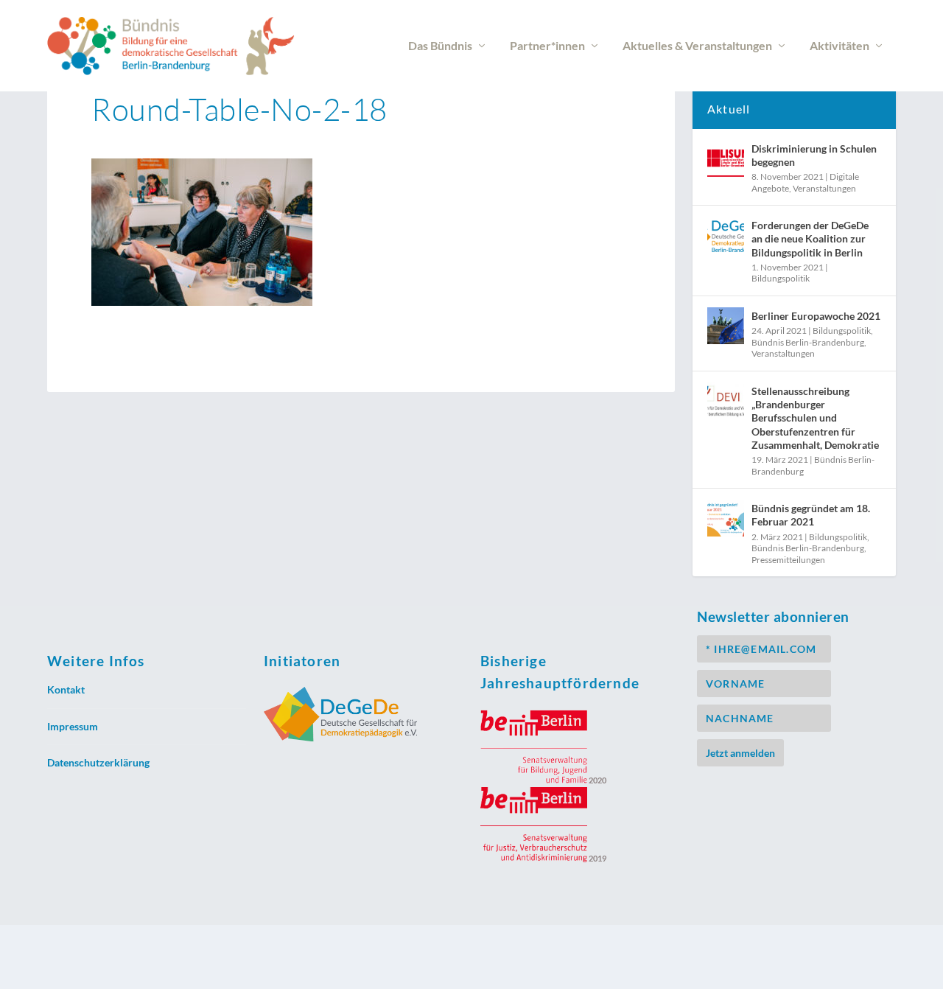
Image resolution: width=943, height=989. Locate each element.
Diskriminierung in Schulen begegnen (814, 155)
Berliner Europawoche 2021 (815, 316)
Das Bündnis (440, 46)
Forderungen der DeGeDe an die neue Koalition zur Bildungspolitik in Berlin (810, 238)
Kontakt (66, 689)
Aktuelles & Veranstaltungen (697, 46)
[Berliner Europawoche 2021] (725, 325)
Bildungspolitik (780, 278)
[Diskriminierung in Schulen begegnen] (725, 158)
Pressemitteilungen (788, 559)
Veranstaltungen (824, 188)
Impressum (72, 726)
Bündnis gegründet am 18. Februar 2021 (810, 515)
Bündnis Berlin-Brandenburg (807, 342)
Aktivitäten (839, 46)
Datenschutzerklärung (98, 762)
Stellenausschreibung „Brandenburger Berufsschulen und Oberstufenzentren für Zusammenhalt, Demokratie (815, 418)
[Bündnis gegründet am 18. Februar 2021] (725, 518)
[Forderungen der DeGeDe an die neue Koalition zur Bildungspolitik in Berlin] (725, 235)
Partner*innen (547, 46)
